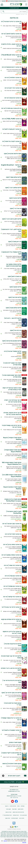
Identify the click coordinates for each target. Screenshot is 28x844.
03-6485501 (13, 789)
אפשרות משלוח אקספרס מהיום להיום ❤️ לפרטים (14, 1)
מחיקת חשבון (20, 809)
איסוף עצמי (14, 809)
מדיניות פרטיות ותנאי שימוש (18, 812)
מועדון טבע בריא (23, 815)
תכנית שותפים (16, 815)
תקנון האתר (8, 809)
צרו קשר (6, 806)
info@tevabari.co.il (12, 791)
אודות (18, 806)
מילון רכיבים (21, 818)
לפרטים (14, 25)
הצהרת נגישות (8, 812)
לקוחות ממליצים (14, 818)
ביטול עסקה (7, 818)
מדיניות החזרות (13, 806)
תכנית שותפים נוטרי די (7, 815)
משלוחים (22, 806)
